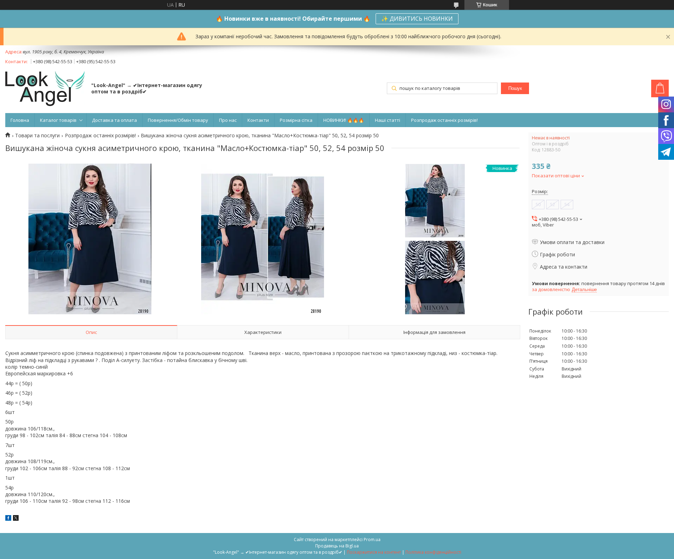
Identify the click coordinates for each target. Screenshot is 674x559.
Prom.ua (372, 539)
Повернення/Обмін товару (178, 120)
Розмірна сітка (296, 120)
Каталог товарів (58, 120)
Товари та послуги (37, 135)
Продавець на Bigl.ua (337, 546)
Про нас (228, 120)
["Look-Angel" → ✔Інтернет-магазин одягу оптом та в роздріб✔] (45, 89)
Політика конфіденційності (433, 552)
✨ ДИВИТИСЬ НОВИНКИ (417, 18)
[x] (16, 518)
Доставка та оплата (114, 120)
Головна (20, 120)
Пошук (515, 88)
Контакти (258, 120)
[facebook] (8, 518)
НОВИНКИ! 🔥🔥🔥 (343, 120)
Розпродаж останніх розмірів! (444, 120)
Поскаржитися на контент (374, 552)
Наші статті (387, 120)
